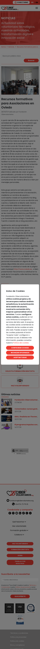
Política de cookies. (21, 343)
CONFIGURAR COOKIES (20, 348)
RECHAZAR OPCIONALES (20, 353)
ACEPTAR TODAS (20, 357)
